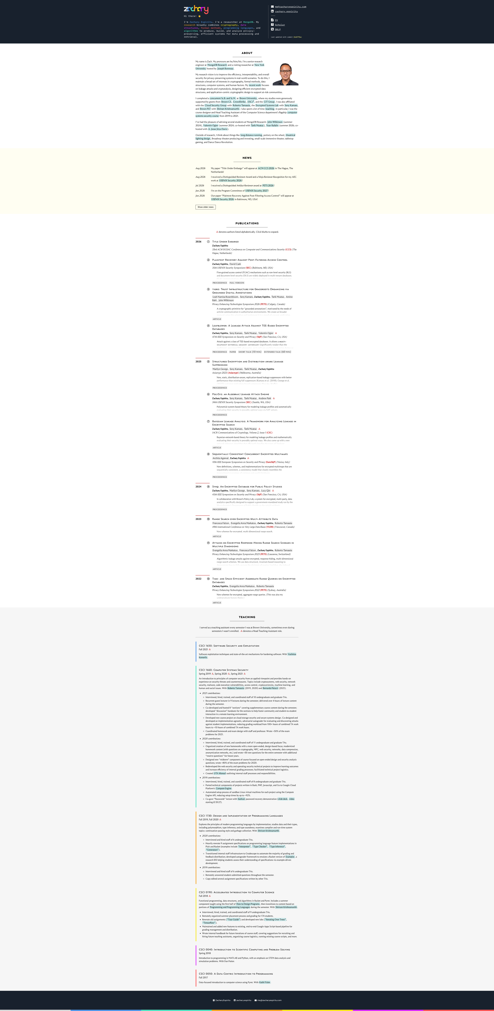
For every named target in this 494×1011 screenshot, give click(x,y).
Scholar (280, 25)
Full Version (237, 282)
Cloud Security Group (215, 105)
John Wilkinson (275, 121)
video (291, 799)
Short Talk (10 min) (250, 351)
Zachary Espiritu (201, 22)
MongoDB (248, 22)
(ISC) (251, 101)
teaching (270, 108)
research (189, 25)
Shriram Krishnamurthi (228, 108)
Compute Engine (223, 788)
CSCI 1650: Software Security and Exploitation (229, 645)
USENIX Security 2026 (230, 180)
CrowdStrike (239, 101)
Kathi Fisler (264, 982)
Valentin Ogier (210, 125)
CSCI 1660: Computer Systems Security (223, 669)
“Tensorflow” (209, 922)
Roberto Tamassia (241, 105)
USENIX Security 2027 (256, 190)
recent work (255, 85)
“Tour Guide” (233, 919)
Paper (233, 351)
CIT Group (269, 101)
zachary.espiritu (286, 11)
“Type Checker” (259, 846)
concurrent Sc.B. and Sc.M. (223, 98)
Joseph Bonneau (225, 68)
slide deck (282, 799)
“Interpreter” (244, 846)
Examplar (290, 856)
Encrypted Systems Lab (267, 105)
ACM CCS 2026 (266, 168)
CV (276, 20)
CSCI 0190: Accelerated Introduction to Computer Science (236, 892)
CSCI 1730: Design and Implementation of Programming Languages (241, 815)
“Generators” (212, 849)
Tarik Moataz (257, 125)
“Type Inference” (277, 846)
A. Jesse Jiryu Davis (217, 129)
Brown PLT (205, 108)
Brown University (248, 98)
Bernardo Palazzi (270, 688)
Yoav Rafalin (272, 125)
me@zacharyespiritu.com (290, 6)
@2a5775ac (298, 37)
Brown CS (226, 101)
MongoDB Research (217, 64)
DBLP (278, 29)
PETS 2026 (268, 185)
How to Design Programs (247, 904)
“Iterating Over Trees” (275, 919)
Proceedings (220, 282)
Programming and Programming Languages (230, 907)
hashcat (241, 799)
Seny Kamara (291, 105)
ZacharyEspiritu (222, 1000)
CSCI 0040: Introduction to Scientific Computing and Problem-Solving (244, 949)
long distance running (251, 135)
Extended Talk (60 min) (277, 351)
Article (217, 318)
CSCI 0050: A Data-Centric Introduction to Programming (236, 973)
